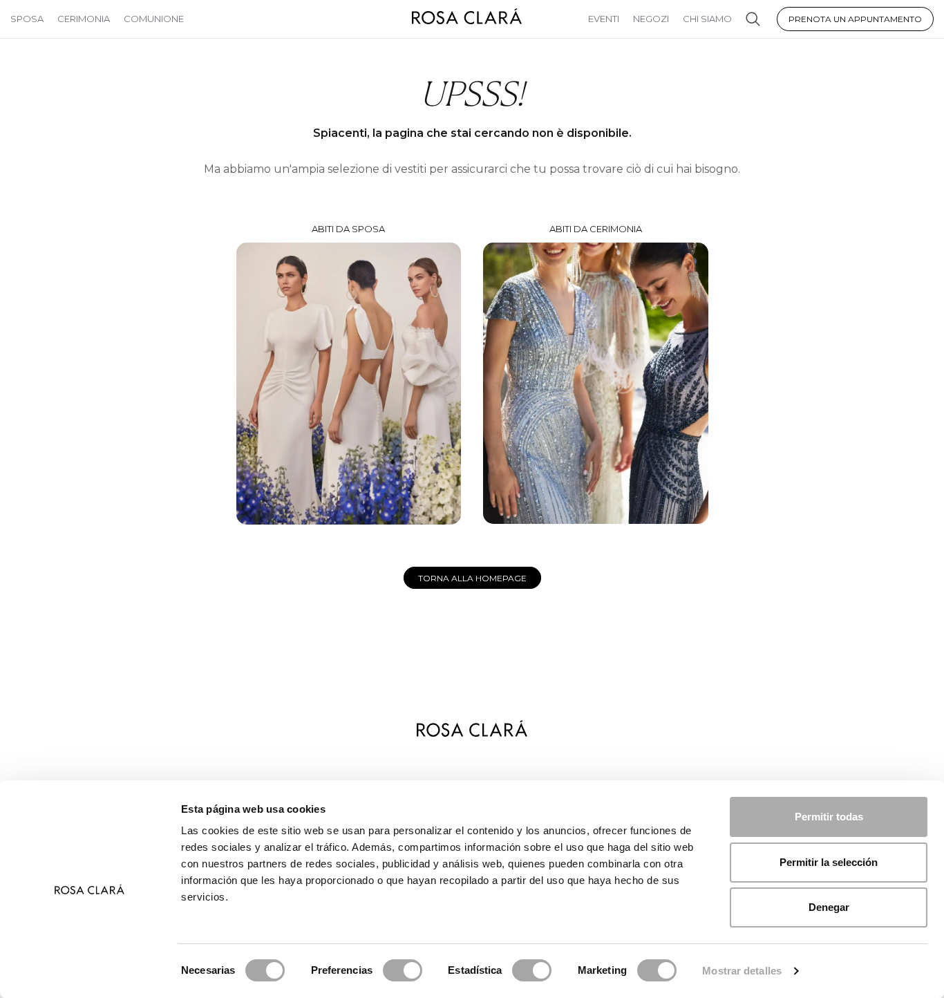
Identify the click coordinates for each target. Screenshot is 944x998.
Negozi (651, 18)
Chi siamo (707, 18)
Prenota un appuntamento (855, 19)
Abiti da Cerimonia (595, 228)
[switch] (402, 970)
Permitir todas (829, 816)
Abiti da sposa (348, 228)
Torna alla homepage (472, 578)
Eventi (603, 18)
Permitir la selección (829, 862)
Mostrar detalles (742, 971)
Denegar (829, 907)
